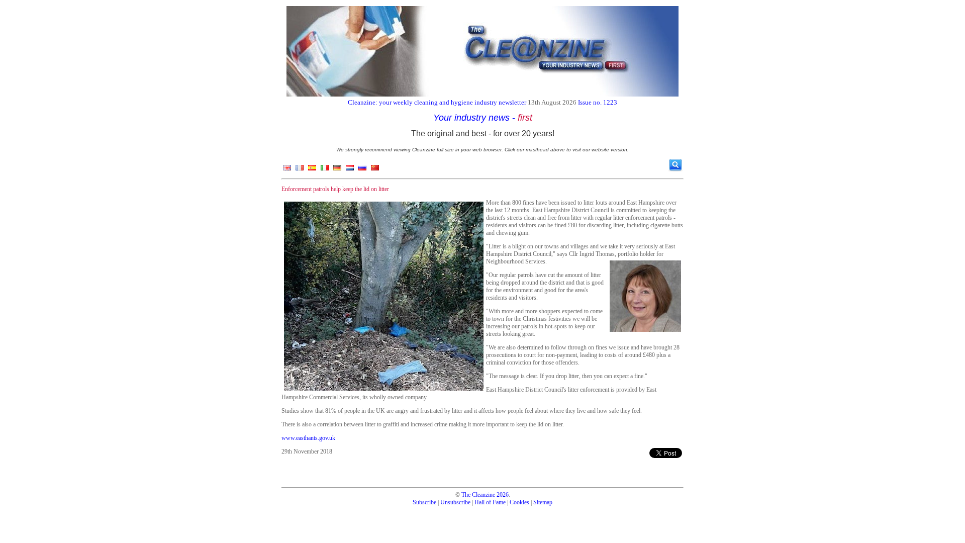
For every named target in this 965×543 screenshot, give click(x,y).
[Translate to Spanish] (312, 169)
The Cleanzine (478, 494)
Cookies (519, 502)
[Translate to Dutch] (349, 169)
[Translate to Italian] (324, 169)
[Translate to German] (337, 169)
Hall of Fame (490, 502)
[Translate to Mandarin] (374, 169)
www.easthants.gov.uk (308, 437)
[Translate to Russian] (362, 169)
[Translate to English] (287, 169)
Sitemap (542, 502)
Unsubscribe (455, 502)
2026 (503, 494)
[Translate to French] (299, 169)
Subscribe (424, 502)
